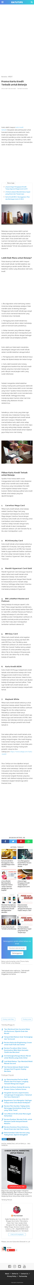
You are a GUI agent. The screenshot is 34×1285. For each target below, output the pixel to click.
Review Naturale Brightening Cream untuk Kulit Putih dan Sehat (18, 1044)
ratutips (17, 2)
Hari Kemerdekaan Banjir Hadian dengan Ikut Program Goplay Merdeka (16, 1069)
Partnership (23, 1276)
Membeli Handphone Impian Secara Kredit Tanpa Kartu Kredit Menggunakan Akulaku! (8, 908)
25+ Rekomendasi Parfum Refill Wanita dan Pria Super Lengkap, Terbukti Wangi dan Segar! (16, 1082)
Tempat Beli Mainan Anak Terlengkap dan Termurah (18, 1038)
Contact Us (24, 1273)
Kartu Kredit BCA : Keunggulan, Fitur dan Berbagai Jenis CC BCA (17, 198)
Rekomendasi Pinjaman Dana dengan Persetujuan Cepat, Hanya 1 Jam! (25, 907)
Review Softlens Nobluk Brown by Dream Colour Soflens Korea (17, 1088)
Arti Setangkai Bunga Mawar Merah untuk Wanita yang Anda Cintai (17, 1057)
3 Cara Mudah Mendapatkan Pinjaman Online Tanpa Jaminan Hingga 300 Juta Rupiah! (7, 885)
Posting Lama (27, 1019)
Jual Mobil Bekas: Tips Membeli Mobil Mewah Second (18, 1062)
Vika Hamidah (18, 1215)
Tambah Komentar (22, 88)
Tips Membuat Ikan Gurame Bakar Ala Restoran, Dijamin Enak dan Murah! (17, 1031)
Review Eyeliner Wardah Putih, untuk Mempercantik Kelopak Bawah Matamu (18, 1122)
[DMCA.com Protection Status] (8, 1140)
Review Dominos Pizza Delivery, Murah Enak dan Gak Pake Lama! (16, 1128)
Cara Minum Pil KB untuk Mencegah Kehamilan (17, 1115)
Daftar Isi (15, 1273)
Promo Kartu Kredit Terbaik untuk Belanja (8, 928)
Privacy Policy (11, 1276)
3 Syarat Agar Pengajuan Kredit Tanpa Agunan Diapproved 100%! (16, 188)
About (7, 1273)
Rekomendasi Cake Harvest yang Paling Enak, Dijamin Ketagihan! (17, 1134)
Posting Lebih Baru (8, 1019)
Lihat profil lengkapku (17, 1234)
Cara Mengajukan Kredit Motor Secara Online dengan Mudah (24, 863)
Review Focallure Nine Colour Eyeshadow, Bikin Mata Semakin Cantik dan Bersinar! (16, 1050)
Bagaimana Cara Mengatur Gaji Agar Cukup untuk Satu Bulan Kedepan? (18, 1101)
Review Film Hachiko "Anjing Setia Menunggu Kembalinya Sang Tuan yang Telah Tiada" (17, 1108)
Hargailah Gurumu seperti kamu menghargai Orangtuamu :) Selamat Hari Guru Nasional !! (18, 1095)
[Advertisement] (17, 17)
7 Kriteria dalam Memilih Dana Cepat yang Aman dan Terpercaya (17, 193)
